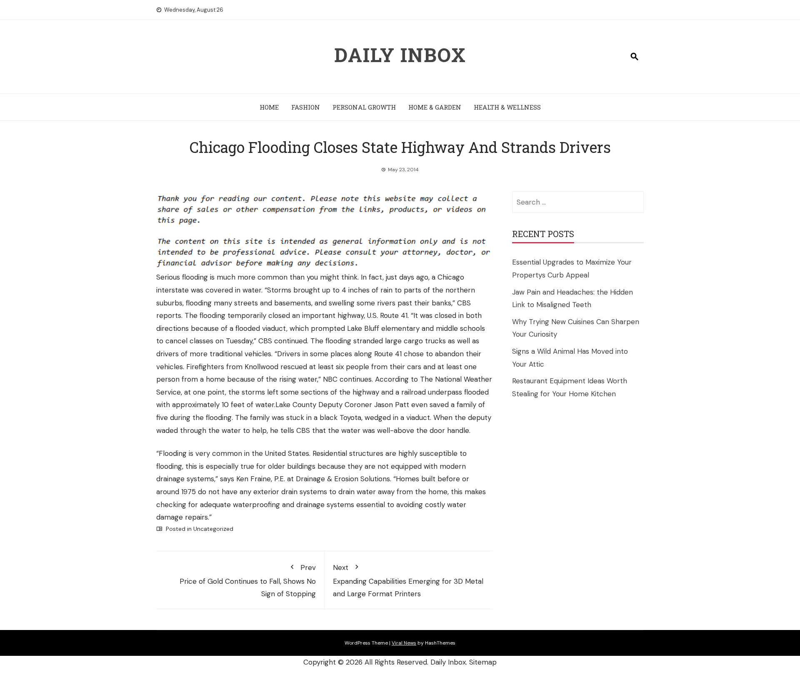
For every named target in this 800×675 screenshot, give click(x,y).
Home (269, 107)
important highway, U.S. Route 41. (355, 315)
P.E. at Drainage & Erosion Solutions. (332, 478)
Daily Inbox (400, 54)
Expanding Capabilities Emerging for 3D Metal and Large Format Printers (408, 580)
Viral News (404, 643)
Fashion (305, 107)
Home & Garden (434, 107)
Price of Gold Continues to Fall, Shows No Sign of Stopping (248, 580)
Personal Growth (364, 107)
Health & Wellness (507, 107)
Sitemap (483, 662)
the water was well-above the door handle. (399, 430)
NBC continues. (348, 379)
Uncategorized (213, 528)
